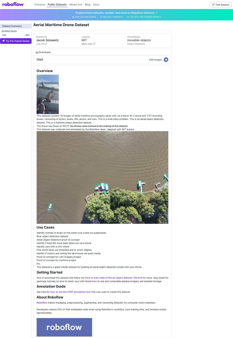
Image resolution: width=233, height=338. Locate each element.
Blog (87, 4)
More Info (87, 43)
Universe (39, 4)
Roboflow (42, 302)
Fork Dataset (222, 4)
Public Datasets (57, 4)
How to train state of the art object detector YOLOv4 (113, 277)
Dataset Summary (12, 26)
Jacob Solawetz (47, 40)
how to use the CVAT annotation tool (70, 291)
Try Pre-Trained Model (17, 41)
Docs (96, 4)
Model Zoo (75, 4)
